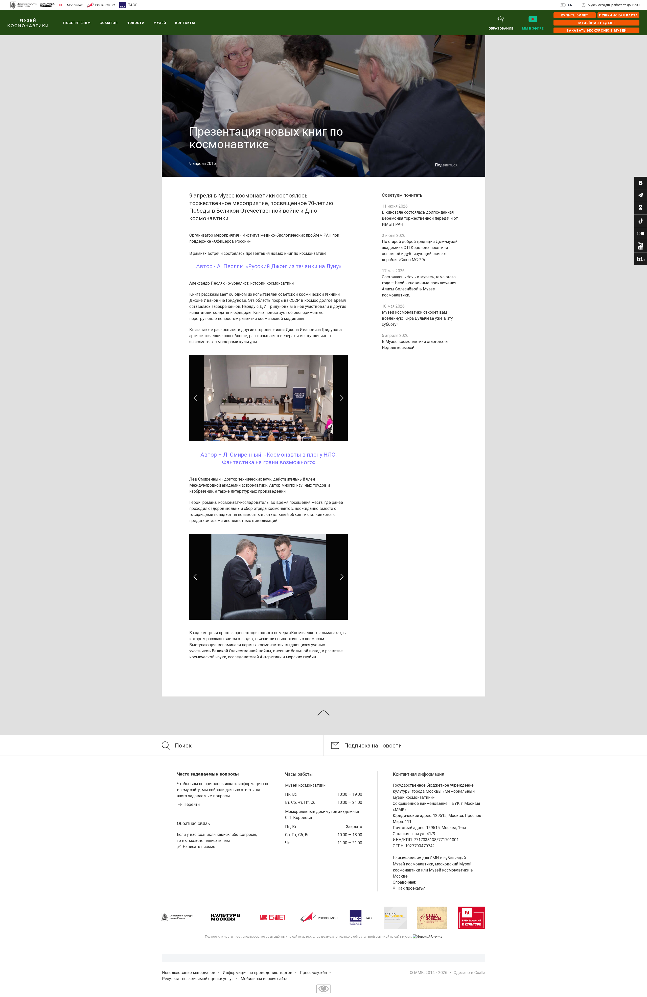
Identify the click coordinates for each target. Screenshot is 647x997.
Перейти (191, 804)
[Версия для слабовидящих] (323, 993)
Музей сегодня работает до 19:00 (613, 5)
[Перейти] (640, 183)
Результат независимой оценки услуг (197, 978)
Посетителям (77, 23)
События (109, 23)
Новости (136, 23)
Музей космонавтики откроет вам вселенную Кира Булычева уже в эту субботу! (417, 318)
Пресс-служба (313, 972)
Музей (159, 23)
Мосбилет (75, 5)
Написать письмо (198, 846)
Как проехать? (411, 888)
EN (570, 5)
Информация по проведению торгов (257, 972)
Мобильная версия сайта (264, 978)
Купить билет (574, 15)
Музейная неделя (596, 23)
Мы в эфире (532, 28)
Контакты (185, 23)
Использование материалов (188, 972)
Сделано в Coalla (469, 972)
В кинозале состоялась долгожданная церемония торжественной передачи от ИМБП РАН (420, 218)
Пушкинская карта (618, 15)
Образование (501, 28)
